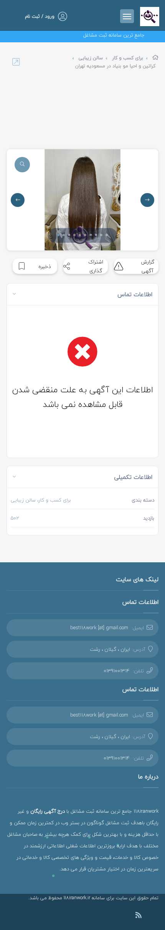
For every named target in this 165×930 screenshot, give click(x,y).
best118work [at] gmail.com (99, 627)
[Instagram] (150, 916)
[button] (58, 235)
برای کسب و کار (127, 58)
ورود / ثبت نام (39, 16)
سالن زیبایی (91, 58)
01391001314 (116, 671)
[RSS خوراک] (138, 916)
